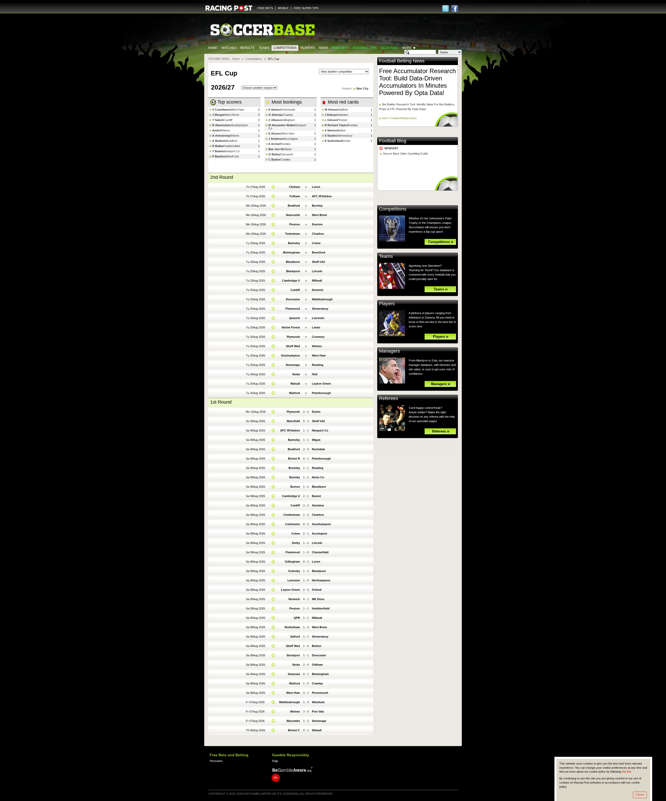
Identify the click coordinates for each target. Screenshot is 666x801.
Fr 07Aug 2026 (255, 702)
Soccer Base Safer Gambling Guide (405, 153)
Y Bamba (218, 151)
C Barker (274, 159)
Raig (275, 760)
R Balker (218, 146)
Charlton (318, 233)
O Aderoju (275, 114)
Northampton (321, 580)
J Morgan (218, 114)
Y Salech (218, 120)
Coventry (318, 336)
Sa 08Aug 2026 (255, 430)
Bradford (231, 140)
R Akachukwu (221, 125)
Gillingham (288, 120)
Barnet (316, 496)
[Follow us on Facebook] (454, 8)
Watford (294, 393)
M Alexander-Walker (282, 125)
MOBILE (283, 8)
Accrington (291, 138)
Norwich (317, 289)
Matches (228, 48)
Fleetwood (292, 308)
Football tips (365, 48)
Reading (317, 364)
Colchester (292, 524)
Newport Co (232, 151)
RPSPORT (391, 148)
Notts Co (318, 477)
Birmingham (291, 252)
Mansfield (293, 421)
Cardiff (228, 120)
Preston (342, 120)
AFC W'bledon (322, 196)
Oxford (317, 589)
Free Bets (340, 48)
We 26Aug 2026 (256, 205)
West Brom (232, 114)
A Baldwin (219, 140)
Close (640, 795)
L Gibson (331, 120)
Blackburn (293, 261)
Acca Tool (389, 48)
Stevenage (293, 364)
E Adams (274, 109)
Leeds (316, 327)
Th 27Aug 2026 (255, 186)
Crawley (288, 114)
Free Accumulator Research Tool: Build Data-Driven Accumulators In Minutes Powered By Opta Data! (417, 81)
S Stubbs (331, 135)
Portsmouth (288, 109)
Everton (317, 224)
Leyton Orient (321, 383)
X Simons (331, 130)
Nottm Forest (291, 327)
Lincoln (317, 271)
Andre (216, 130)
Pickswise (216, 760)
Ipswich (294, 318)
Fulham (295, 196)
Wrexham (318, 702)
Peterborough (321, 393)
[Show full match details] (273, 187)
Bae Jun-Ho (276, 149)
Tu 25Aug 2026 (255, 243)
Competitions (285, 48)
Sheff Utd (233, 156)
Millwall (317, 280)
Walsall (295, 383)
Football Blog (392, 140)
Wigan (316, 439)
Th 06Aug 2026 (255, 730)
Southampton (239, 125)
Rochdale (318, 449)
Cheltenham (291, 514)
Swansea (294, 674)
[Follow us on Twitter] (445, 8)
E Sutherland (333, 140)
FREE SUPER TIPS (305, 8)
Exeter (346, 140)
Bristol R (294, 458)
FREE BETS (265, 8)
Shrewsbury (345, 135)
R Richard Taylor (336, 125)
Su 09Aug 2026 (255, 421)
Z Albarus (275, 120)
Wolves (225, 130)
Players (307, 48)
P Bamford (219, 156)
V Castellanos (221, 109)
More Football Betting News (399, 118)
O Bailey (274, 154)
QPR (297, 617)
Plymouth (293, 336)
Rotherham (292, 627)
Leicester (318, 318)
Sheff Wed (293, 346)
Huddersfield (232, 146)
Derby (296, 542)
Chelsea (294, 186)
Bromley (285, 143)
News (323, 48)
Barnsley (294, 243)
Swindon (342, 114)
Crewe (316, 243)
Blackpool (293, 271)
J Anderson (276, 138)
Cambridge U (291, 280)
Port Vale (318, 711)
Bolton (341, 130)
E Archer (274, 143)
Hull (314, 374)
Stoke (288, 149)
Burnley (317, 205)
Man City (362, 88)
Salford (343, 109)
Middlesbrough (322, 299)
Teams (264, 48)
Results (247, 48)
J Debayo (331, 114)
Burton (295, 486)
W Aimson (332, 109)
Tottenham (292, 233)
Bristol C (294, 730)
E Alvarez (274, 133)
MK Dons (318, 599)
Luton (316, 186)
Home (212, 48)
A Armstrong (221, 135)
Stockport (293, 655)
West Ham (237, 109)
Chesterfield (320, 552)
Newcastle (293, 215)
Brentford (318, 252)
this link (626, 771)
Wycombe (293, 720)
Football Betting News (402, 60)
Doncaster (286, 154)
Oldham (317, 664)
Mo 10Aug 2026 (256, 411)
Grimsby (294, 571)
